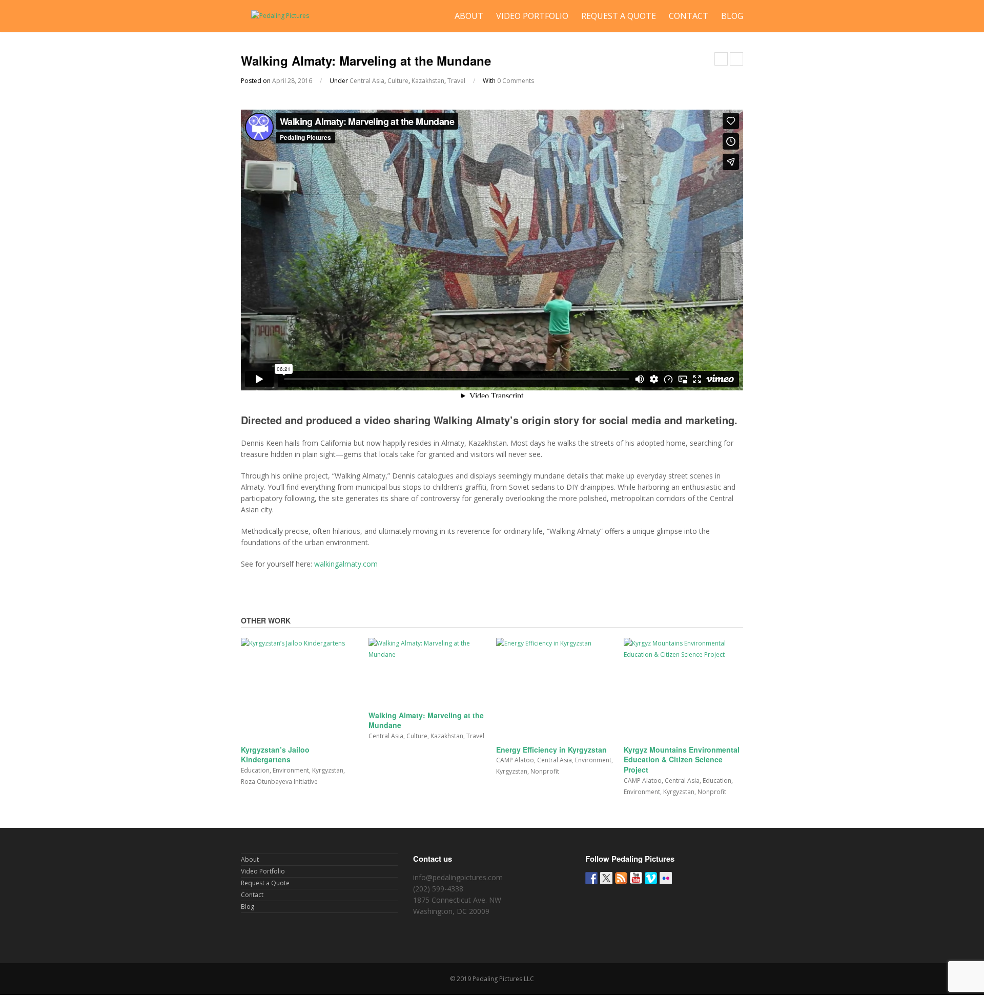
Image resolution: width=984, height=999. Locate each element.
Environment (291, 770)
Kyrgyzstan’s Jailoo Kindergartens (275, 754)
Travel (456, 80)
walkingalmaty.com (346, 564)
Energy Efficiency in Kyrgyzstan (551, 749)
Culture (397, 80)
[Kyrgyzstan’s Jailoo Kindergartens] (300, 688)
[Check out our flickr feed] (666, 878)
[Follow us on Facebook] (591, 878)
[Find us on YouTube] (636, 878)
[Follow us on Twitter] (606, 878)
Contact (688, 16)
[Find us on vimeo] (651, 878)
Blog (732, 16)
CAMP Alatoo (515, 760)
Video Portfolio (532, 16)
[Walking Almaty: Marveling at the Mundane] (428, 671)
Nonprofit (544, 771)
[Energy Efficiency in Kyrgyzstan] (556, 688)
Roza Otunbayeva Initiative (279, 781)
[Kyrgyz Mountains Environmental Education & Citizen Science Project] (683, 688)
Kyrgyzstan (327, 770)
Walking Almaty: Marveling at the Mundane (426, 720)
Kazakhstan (428, 80)
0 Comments (515, 80)
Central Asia (367, 80)
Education (255, 770)
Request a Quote (618, 16)
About (469, 16)
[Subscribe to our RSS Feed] (621, 878)
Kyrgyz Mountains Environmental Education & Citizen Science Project (682, 759)
